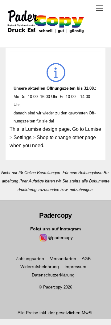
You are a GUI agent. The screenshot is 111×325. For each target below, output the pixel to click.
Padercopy (52, 287)
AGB (86, 258)
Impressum (75, 266)
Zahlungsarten (30, 258)
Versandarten (63, 258)
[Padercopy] (46, 36)
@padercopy (60, 237)
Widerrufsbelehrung (39, 266)
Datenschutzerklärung (53, 274)
